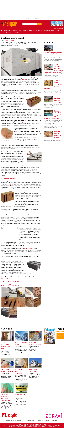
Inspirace (29, 30)
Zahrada (35, 30)
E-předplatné (30, 420)
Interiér (40, 30)
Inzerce (39, 420)
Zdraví (27, 18)
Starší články (15, 32)
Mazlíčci (8, 32)
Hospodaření (46, 30)
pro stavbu (10, 184)
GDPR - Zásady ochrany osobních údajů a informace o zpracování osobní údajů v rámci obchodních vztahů (32, 426)
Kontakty (46, 420)
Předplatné (20, 420)
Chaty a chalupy (8, 30)
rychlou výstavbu (28, 248)
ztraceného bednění (6, 278)
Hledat (39, 24)
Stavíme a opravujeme (10, 40)
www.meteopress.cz (58, 28)
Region (20, 30)
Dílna (24, 30)
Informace (55, 420)
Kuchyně (53, 30)
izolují (21, 122)
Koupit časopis (10, 420)
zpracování (24, 79)
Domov (37, 18)
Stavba (15, 30)
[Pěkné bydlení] (10, 415)
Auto (58, 30)
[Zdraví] (53, 415)
